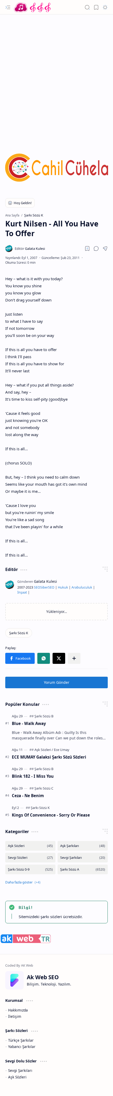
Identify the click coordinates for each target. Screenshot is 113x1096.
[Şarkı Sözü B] (43, 716)
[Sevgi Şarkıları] (83, 857)
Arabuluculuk (81, 587)
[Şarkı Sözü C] (43, 788)
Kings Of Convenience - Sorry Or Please (51, 815)
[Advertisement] (56, 76)
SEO (37, 587)
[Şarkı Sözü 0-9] (30, 869)
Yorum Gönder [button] (56, 682)
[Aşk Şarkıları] (83, 846)
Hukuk (63, 587)
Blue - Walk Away (29, 723)
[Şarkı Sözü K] (18, 633)
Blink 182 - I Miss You (33, 776)
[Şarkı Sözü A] (83, 869)
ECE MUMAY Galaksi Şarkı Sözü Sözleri (49, 757)
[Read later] (87, 248)
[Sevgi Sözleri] (30, 857)
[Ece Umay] (61, 749)
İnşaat (22, 592)
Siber (44, 587)
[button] (8, 7)
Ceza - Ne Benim (28, 795)
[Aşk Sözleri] (43, 749)
